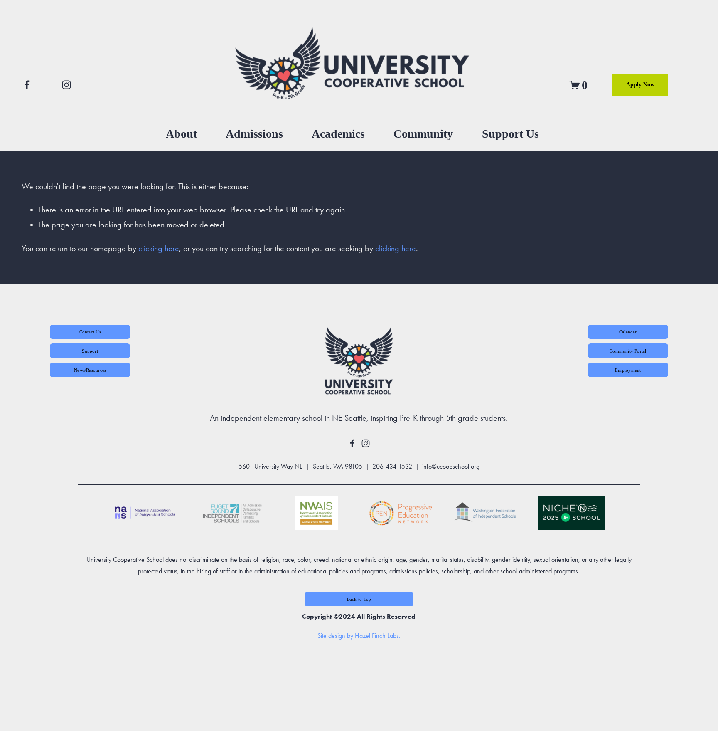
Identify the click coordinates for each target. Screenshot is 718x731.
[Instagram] (66, 84)
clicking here (158, 248)
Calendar (628, 331)
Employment (628, 370)
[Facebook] (27, 84)
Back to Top (359, 599)
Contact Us (90, 331)
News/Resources (90, 370)
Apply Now (640, 84)
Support (90, 350)
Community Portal (628, 350)
